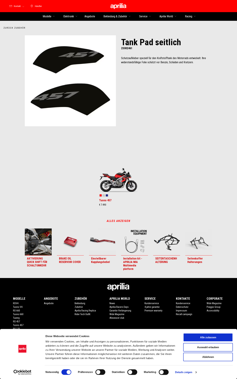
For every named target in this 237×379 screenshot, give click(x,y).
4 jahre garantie (152, 307)
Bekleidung (80, 303)
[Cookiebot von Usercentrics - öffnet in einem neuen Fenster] (22, 372)
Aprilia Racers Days (119, 307)
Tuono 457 (18, 325)
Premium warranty (153, 310)
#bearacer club (116, 317)
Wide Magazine (116, 314)
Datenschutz (182, 307)
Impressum (181, 310)
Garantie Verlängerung (120, 310)
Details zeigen (183, 372)
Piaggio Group (214, 307)
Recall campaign (184, 314)
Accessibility (213, 310)
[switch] (100, 372)
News (112, 303)
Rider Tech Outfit (82, 314)
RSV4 (15, 303)
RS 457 (16, 321)
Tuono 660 (18, 314)
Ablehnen (208, 356)
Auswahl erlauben (208, 347)
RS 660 (16, 310)
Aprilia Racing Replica (85, 310)
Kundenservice (152, 303)
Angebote (49, 303)
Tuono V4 (17, 307)
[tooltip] (100, 195)
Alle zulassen (208, 337)
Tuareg (16, 317)
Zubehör (79, 307)
